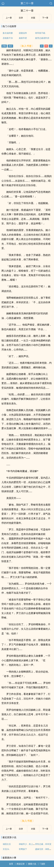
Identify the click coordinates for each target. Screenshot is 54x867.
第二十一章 (27, 3)
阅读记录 (21, 863)
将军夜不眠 (40, 33)
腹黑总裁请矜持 (42, 38)
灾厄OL (6, 849)
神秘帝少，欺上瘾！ (28, 844)
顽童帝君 (23, 38)
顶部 (43, 863)
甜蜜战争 (23, 33)
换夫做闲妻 (8, 33)
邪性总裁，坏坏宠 (43, 844)
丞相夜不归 (8, 38)
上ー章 (9, 17)
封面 (33, 17)
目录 (21, 17)
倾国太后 (7, 844)
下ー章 (45, 17)
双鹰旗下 (23, 849)
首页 (11, 863)
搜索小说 (32, 863)
